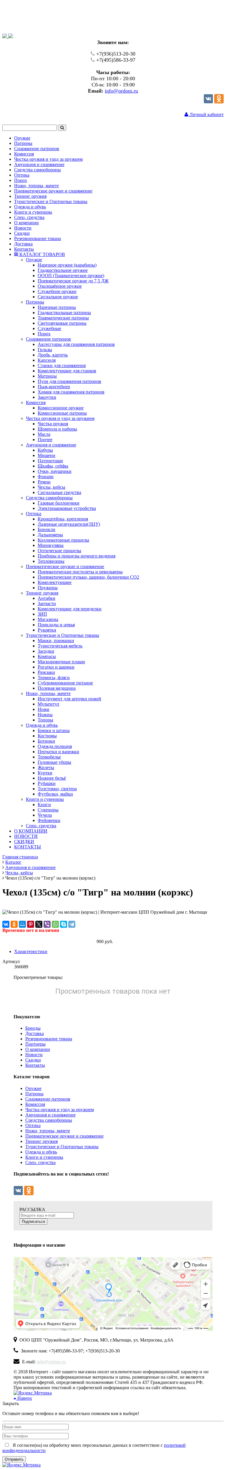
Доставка (34, 1033)
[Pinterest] (30, 924)
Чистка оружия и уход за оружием (59, 1109)
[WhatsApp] (55, 924)
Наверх (24, 1398)
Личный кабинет (206, 114)
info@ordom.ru (121, 91)
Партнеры (35, 1044)
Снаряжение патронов (47, 1098)
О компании (37, 1049)
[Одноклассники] (219, 101)
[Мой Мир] (22, 924)
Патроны (34, 1093)
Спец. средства (40, 1162)
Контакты (35, 1065)
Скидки (33, 1059)
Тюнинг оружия (41, 1141)
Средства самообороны (48, 1120)
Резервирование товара (48, 1038)
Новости (34, 1054)
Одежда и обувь (41, 1151)
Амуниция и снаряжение (50, 1114)
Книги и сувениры (44, 1157)
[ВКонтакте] (5, 924)
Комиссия (35, 1104)
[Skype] (63, 924)
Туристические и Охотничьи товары (62, 1146)
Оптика (33, 1125)
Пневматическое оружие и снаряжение (64, 1136)
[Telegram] (71, 924)
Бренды (33, 1028)
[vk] (208, 101)
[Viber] (47, 924)
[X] (38, 924)
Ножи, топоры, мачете (47, 1130)
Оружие (33, 1088)
